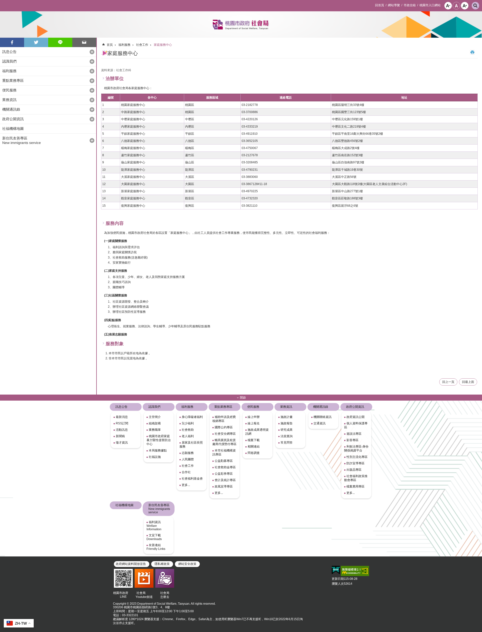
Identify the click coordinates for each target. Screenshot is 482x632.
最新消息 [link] (122, 417)
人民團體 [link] (188, 459)
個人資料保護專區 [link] (356, 425)
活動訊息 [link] (122, 429)
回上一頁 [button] (448, 381)
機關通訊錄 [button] (11, 109)
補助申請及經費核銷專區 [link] (224, 418)
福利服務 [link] (124, 44)
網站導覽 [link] (394, 5)
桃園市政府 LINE (123, 594)
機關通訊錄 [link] (320, 406)
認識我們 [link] (154, 406)
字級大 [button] (464, 5)
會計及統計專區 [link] (225, 480)
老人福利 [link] (188, 436)
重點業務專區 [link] (223, 406)
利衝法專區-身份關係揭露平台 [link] (356, 448)
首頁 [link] (110, 44)
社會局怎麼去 (164, 594)
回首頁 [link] (379, 5)
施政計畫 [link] (287, 417)
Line (60, 42)
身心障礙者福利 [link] (192, 417)
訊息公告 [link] (121, 406)
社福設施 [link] (155, 456)
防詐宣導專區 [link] (355, 463)
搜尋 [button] (475, 5)
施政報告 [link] (287, 423)
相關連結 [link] (254, 446)
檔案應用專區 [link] (355, 486)
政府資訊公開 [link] (355, 417)
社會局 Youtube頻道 (144, 594)
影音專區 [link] (352, 440)
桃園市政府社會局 (241, 24)
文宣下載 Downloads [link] (154, 537)
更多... (186, 485)
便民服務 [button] (9, 90)
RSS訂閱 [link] (122, 423)
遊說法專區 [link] (354, 433)
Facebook (12, 42)
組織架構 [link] (155, 423)
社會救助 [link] (188, 429)
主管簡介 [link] (155, 417)
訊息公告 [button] (9, 52)
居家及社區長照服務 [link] (191, 444)
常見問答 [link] (287, 442)
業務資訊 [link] (286, 406)
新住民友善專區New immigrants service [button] (21, 140)
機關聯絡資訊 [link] (322, 417)
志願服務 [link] (188, 452)
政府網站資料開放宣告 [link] (131, 563)
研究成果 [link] (287, 429)
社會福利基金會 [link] (192, 478)
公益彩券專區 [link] (224, 473)
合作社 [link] (186, 472)
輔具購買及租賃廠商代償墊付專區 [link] (224, 442)
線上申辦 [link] (254, 417)
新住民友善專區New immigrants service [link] (159, 508)
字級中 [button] (456, 5)
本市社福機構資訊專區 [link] (224, 452)
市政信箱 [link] (410, 5)
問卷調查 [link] (254, 452)
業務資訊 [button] (9, 100)
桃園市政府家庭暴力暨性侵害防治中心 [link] (158, 440)
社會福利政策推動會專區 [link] (356, 478)
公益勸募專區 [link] (224, 460)
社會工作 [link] (142, 44)
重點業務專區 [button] (13, 81)
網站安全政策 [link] (187, 563)
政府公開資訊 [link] (355, 406)
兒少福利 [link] (188, 423)
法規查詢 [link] (287, 436)
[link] (336, 570)
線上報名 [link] (254, 423)
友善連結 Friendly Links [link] (155, 546)
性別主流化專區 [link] (357, 456)
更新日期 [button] (338, 578)
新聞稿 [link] (120, 436)
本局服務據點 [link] (158, 450)
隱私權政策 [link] (162, 563)
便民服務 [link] (253, 406)
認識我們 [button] (9, 61)
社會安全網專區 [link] (225, 433)
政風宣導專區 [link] (224, 486)
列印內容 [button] (472, 52)
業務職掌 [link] (155, 429)
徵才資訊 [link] (122, 442)
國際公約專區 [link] (224, 427)
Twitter (36, 42)
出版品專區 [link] (354, 469)
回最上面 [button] (468, 381)
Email (84, 42)
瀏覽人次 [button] (338, 583)
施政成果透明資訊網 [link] (257, 431)
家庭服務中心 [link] (163, 44)
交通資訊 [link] (319, 423)
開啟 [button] (243, 397)
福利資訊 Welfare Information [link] (153, 525)
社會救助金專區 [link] (225, 467)
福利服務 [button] (9, 71)
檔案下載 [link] (254, 440)
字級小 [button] (448, 5)
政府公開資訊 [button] (13, 119)
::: (3, 3)
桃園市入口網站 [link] (430, 5)
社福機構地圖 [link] (13, 129)
